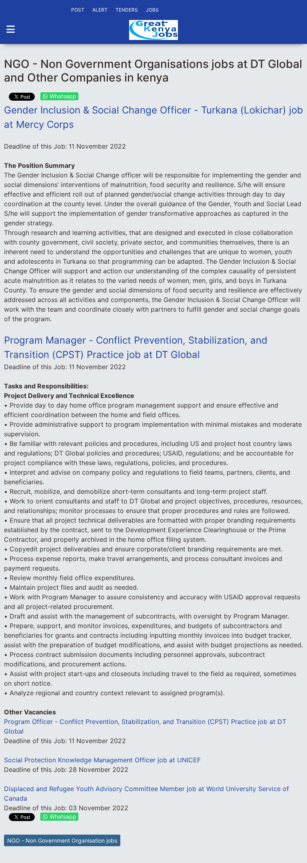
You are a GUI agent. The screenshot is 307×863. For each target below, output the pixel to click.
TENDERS (127, 10)
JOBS (152, 10)
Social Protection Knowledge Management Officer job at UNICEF (102, 760)
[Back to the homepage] (153, 30)
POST (77, 10)
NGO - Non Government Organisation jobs (62, 840)
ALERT (100, 10)
